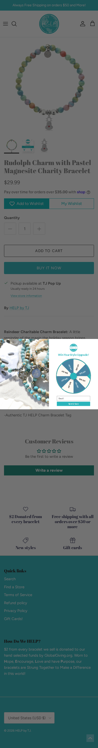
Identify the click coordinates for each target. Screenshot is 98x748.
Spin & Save (73, 404)
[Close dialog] (2, 340)
